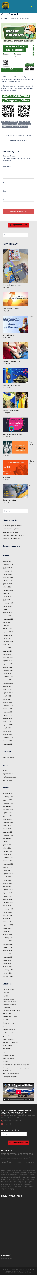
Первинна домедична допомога (13, 535)
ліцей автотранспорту (15, 126)
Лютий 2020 (7, 696)
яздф (25, 126)
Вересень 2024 (8, 577)
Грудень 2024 (7, 568)
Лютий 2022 (7, 645)
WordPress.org (7, 780)
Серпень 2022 (7, 635)
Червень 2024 (7, 580)
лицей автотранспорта (9, 124)
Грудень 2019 (7, 702)
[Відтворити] (5, 1099)
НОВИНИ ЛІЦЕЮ (24, 18)
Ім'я (5, 182)
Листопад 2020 (8, 677)
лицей (27, 121)
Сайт (4, 200)
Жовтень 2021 (7, 654)
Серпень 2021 (7, 661)
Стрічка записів (8, 774)
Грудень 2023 (7, 600)
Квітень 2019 (7, 721)
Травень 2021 (7, 667)
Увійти (5, 771)
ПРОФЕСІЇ (6, 1026)
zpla (3, 121)
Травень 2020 (7, 686)
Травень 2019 (7, 718)
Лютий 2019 (7, 728)
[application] (18, 1092)
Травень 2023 (7, 612)
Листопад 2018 (8, 737)
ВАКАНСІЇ (6, 993)
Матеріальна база (9, 1055)
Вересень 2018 (8, 744)
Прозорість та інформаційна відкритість (16, 1065)
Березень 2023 (8, 619)
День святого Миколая (10, 532)
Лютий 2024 (7, 593)
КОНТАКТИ (6, 1049)
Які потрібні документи (10, 1076)
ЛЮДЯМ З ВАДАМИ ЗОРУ (19, 225)
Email (5, 191)
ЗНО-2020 (6, 1020)
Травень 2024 (7, 584)
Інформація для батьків (10, 1042)
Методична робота (9, 1023)
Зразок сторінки (8, 1039)
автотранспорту (12, 121)
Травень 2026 (7, 561)
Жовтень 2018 (7, 741)
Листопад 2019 (8, 705)
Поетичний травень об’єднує (12, 526)
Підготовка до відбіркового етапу (19, 135)
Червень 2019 (7, 715)
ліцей (4, 126)
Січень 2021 (7, 673)
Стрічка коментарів (9, 777)
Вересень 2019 (8, 712)
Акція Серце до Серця (17, 140)
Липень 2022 (7, 638)
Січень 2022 (7, 648)
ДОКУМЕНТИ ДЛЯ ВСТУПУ (12, 1010)
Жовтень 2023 (7, 606)
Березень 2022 (8, 641)
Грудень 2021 (7, 651)
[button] (31, 6)
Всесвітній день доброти (11, 529)
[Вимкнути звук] (29, 1099)
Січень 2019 (7, 731)
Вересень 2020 (8, 683)
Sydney (29, 1272)
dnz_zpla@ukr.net (9, 1124)
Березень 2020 (8, 693)
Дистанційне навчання (10, 1036)
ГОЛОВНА (6, 996)
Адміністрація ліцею (9, 1001)
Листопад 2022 (8, 625)
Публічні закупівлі (9, 1029)
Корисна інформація (9, 1052)
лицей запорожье (24, 124)
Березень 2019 (8, 725)
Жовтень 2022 (7, 628)
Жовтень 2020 (7, 680)
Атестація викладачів (10, 1005)
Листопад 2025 (8, 564)
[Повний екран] (32, 1099)
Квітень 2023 (7, 616)
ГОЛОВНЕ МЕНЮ (8, 999)
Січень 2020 (7, 699)
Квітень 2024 (7, 587)
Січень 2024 (7, 596)
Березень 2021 (8, 670)
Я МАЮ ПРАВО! (8, 1033)
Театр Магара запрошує (11, 1073)
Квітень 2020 (7, 689)
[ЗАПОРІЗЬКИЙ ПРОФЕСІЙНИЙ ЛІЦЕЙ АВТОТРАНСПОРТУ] (5, 6)
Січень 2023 (7, 622)
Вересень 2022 (8, 632)
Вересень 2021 (8, 657)
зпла (21, 121)
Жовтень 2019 (7, 709)
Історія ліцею (7, 1045)
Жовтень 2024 (7, 574)
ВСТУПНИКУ (7, 1008)
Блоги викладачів (9, 989)
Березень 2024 (8, 590)
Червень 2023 (7, 609)
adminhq (6, 18)
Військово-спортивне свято (12, 538)
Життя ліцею (7, 1013)
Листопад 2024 (8, 571)
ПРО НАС (6, 1061)
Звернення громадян (10, 1017)
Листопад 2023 (8, 603)
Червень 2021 (7, 664)
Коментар (7, 166)
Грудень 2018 (7, 734)
